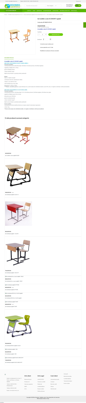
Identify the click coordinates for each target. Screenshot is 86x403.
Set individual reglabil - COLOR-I (12, 233)
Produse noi (26, 381)
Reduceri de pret (27, 379)
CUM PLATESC (40, 379)
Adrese (52, 386)
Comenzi (52, 381)
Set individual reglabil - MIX (10, 354)
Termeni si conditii (41, 381)
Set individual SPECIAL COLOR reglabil (13, 298)
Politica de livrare (41, 391)
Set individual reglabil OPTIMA (11, 289)
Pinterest (50, 39)
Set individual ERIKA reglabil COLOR (12, 345)
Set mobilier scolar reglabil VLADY (12, 155)
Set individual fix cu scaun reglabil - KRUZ (13, 281)
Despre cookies (40, 388)
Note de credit (54, 384)
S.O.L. (25, 388)
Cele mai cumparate (28, 384)
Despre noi (78, 1)
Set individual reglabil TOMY (11, 306)
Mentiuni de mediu (67, 376)
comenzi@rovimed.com (14, 390)
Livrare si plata (67, 383)
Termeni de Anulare (68, 381)
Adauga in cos (55, 34)
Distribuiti (43, 39)
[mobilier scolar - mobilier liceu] (13, 6)
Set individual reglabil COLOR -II (12, 194)
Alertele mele (53, 388)
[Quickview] (79, 121)
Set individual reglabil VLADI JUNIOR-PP (13, 362)
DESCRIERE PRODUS (9, 57)
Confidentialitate (67, 378)
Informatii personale (55, 379)
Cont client (54, 376)
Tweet (47, 39)
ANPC (25, 386)
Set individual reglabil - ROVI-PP (12, 272)
